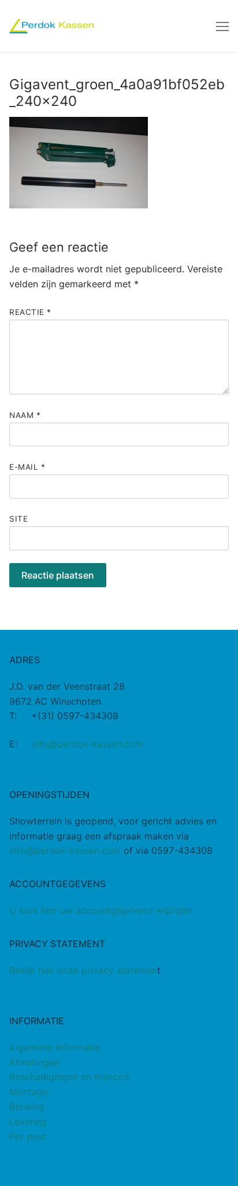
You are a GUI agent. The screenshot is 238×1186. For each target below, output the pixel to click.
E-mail (27, 467)
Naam (24, 415)
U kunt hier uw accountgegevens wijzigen (100, 910)
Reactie (30, 312)
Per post (27, 1136)
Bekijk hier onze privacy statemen (83, 970)
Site (18, 518)
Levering (28, 1121)
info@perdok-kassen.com (87, 744)
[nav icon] (222, 26)
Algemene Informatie (54, 1047)
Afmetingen (34, 1062)
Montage (28, 1091)
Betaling (26, 1106)
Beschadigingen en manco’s (69, 1076)
